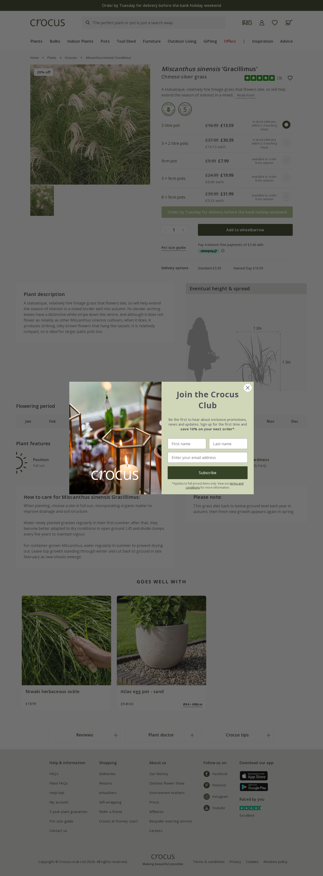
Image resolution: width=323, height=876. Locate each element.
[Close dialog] (248, 388)
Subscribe (207, 472)
